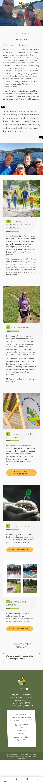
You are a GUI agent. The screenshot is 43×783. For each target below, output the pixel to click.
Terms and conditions (13, 754)
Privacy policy (24, 754)
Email (26, 781)
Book (37, 781)
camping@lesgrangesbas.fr (22, 705)
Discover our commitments (20, 473)
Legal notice (32, 754)
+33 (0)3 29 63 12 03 (22, 703)
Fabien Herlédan (21, 758)
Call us (16, 781)
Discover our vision (18, 550)
